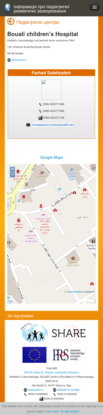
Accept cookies (70, 411)
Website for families (68, 389)
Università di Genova (66, 372)
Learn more (52, 411)
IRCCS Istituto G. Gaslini (38, 372)
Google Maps (51, 157)
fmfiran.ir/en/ (19, 60)
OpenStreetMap (75, 291)
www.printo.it (35, 389)
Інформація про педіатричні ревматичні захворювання (41, 8)
